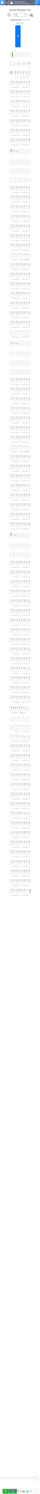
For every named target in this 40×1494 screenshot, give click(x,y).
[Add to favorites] (9, 14)
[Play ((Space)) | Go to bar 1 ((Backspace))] (6, 1491)
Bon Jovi (20, 23)
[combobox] (20, 14)
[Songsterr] (2, 2)
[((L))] (26, 1491)
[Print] (31, 15)
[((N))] (30, 1491)
